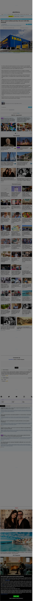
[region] (16, 588)
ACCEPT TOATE (16, 596)
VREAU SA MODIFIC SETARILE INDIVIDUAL (16, 598)
